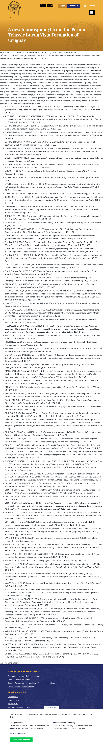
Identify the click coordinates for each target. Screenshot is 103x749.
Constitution (13, 697)
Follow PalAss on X (48, 5)
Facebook (44, 5)
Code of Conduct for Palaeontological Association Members (31, 683)
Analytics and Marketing (65, 722)
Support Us (73, 6)
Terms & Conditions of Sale (19, 707)
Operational (18, 722)
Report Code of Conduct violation (21, 686)
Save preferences (17, 733)
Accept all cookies (21, 739)
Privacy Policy (13, 700)
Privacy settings (51, 707)
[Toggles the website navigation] (92, 12)
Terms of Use (13, 704)
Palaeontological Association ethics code (24, 676)
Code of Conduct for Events (19, 679)
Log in (62, 6)
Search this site (41, 5)
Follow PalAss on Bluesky (51, 5)
